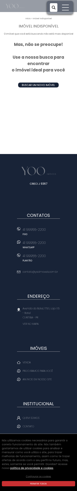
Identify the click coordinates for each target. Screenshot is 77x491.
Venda (27, 362)
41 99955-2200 (34, 231)
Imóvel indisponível (42, 18)
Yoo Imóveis (39, 171)
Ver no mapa (30, 324)
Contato (28, 426)
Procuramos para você (38, 371)
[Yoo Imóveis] (19, 6)
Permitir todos (38, 483)
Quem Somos (31, 418)
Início (28, 18)
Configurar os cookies (38, 476)
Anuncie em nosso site (37, 379)
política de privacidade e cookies (31, 468)
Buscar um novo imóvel (38, 85)
